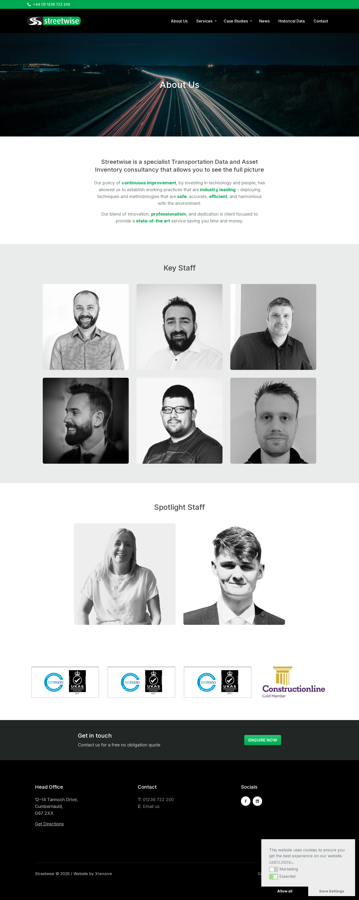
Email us (151, 806)
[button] (273, 869)
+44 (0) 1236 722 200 (51, 4)
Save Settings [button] (331, 891)
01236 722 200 (158, 799)
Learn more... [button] (281, 861)
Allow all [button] (284, 891)
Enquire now (262, 740)
